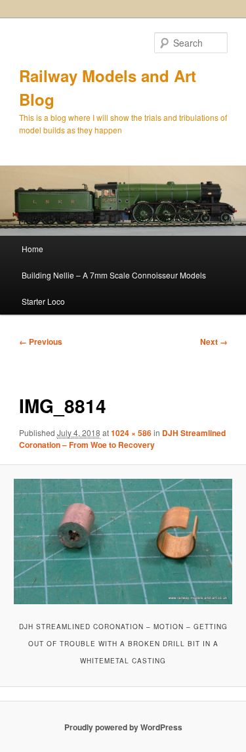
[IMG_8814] (123, 541)
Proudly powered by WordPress (123, 727)
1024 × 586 (131, 433)
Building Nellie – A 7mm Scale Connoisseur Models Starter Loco (114, 288)
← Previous (40, 341)
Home (32, 248)
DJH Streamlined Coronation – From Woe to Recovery (122, 439)
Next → (214, 341)
